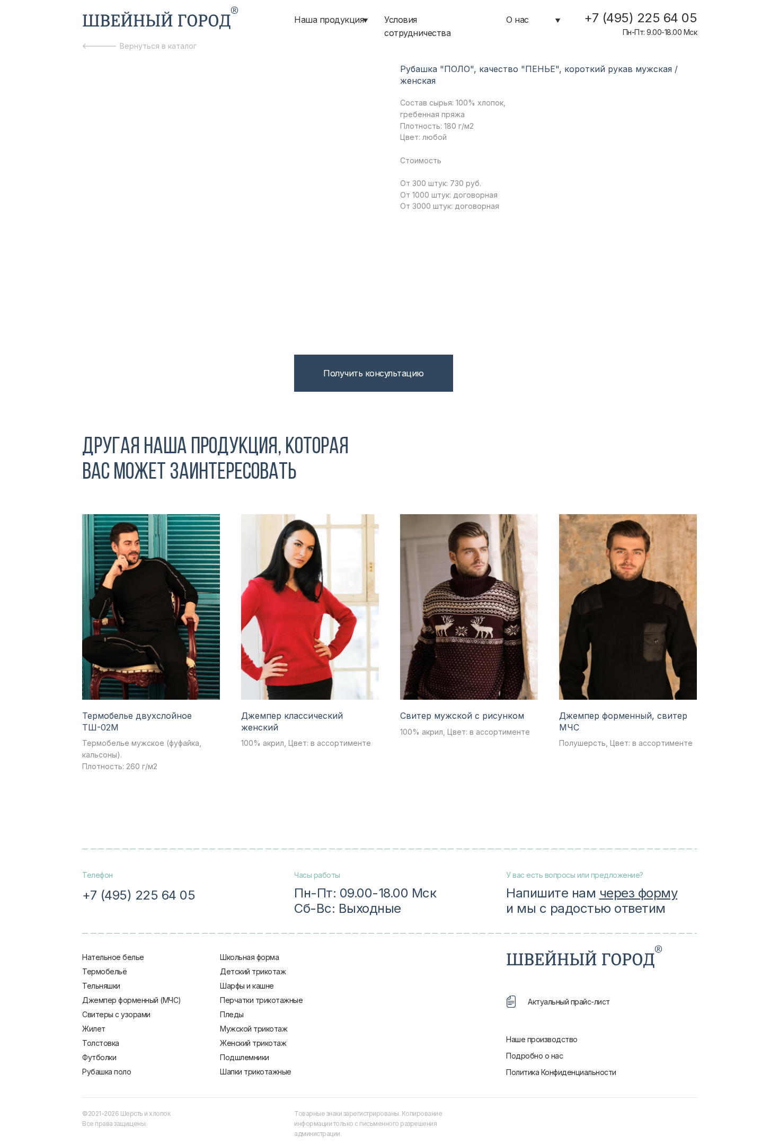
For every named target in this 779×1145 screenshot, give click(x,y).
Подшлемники (244, 1057)
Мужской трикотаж (253, 1028)
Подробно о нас (534, 1055)
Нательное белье (113, 957)
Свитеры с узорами (116, 1014)
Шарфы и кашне (247, 985)
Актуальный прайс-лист (569, 1001)
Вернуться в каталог (158, 45)
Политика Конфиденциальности (561, 1072)
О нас (517, 19)
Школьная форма (249, 957)
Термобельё (104, 971)
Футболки (99, 1057)
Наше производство (542, 1039)
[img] (160, 18)
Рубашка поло (106, 1071)
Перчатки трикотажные (261, 1000)
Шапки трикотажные (255, 1071)
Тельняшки (101, 985)
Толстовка (100, 1042)
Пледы (232, 1014)
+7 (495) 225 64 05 (640, 17)
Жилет (93, 1028)
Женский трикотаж (253, 1042)
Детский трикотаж (253, 971)
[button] (373, 373)
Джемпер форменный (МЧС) (131, 1000)
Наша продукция (329, 19)
